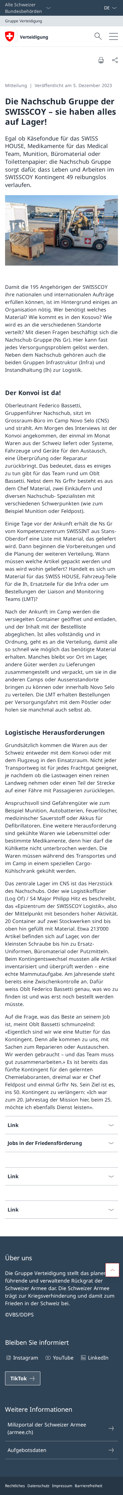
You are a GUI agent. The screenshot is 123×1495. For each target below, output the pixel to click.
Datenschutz (38, 1485)
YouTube (63, 1357)
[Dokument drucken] (101, 60)
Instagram (25, 1357)
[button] (112, 1270)
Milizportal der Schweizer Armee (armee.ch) (47, 1428)
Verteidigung (34, 37)
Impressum (62, 1485)
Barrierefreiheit (88, 1485)
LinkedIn (98, 1357)
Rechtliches (15, 1485)
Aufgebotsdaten (27, 1450)
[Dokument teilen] (115, 60)
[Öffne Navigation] (113, 36)
